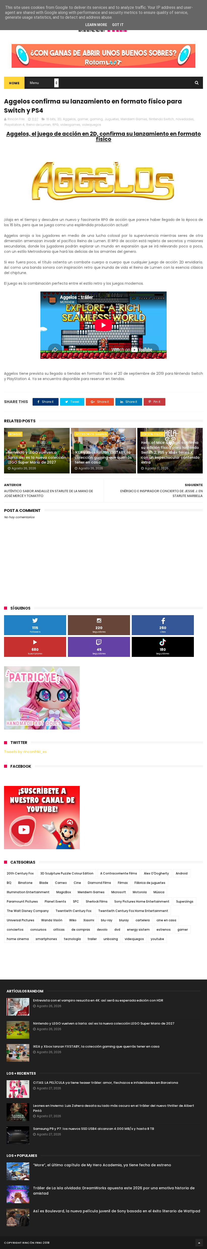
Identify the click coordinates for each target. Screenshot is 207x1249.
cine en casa (166, 920)
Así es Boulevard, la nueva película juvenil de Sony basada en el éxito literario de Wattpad (116, 1211)
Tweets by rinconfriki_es (25, 751)
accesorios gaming (91, 434)
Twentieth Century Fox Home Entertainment (133, 911)
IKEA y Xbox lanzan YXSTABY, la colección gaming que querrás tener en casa (103, 457)
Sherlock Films (97, 901)
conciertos (15, 929)
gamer (82, 119)
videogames (70, 124)
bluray (124, 920)
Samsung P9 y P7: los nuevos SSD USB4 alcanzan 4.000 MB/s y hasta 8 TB (93, 1128)
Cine (77, 883)
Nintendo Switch (161, 119)
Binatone (25, 883)
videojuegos (91, 124)
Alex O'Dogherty (156, 873)
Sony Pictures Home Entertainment (141, 901)
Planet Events (55, 901)
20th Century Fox (20, 873)
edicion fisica (152, 434)
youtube (157, 939)
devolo (102, 929)
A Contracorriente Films (118, 873)
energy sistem (138, 929)
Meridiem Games (134, 119)
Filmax (123, 883)
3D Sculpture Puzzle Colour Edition (66, 873)
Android (182, 873)
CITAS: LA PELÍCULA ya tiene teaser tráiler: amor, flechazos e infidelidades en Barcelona (105, 1082)
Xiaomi (88, 920)
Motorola (140, 892)
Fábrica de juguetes (150, 883)
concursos (38, 929)
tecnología (72, 939)
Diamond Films (99, 883)
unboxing (111, 939)
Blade (43, 883)
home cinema (18, 939)
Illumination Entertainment (28, 892)
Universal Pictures (20, 920)
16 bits (51, 119)
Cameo (61, 883)
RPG (56, 124)
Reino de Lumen (38, 124)
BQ (9, 883)
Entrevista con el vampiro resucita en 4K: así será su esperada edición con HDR (98, 1000)
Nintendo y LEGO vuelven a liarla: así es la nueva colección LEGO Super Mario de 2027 (37, 457)
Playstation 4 (14, 124)
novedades (185, 119)
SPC (76, 901)
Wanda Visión (51, 920)
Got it (118, 25)
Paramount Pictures (22, 901)
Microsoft (118, 892)
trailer (92, 939)
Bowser (15, 434)
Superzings (184, 901)
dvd (117, 929)
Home (14, 83)
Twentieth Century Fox (73, 911)
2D (59, 119)
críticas (59, 929)
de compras (80, 929)
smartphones (46, 939)
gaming (96, 119)
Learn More (96, 25)
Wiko (72, 920)
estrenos (164, 929)
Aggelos (69, 119)
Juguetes (112, 119)
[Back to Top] (199, 1242)
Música (158, 892)
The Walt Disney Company (28, 911)
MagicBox (63, 892)
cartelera (143, 920)
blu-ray (106, 920)
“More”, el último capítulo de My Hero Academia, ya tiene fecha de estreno (102, 1165)
